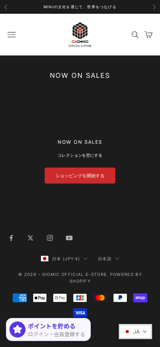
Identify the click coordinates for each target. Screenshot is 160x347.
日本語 (105, 258)
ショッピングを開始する (80, 175)
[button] (135, 331)
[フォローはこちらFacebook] (11, 238)
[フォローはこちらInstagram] (50, 238)
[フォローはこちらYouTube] (69, 238)
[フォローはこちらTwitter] (30, 238)
